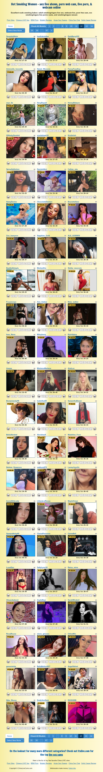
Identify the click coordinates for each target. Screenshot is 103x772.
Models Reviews (46, 20)
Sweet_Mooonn (43, 69)
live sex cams (56, 755)
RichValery (72, 334)
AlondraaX (41, 435)
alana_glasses (43, 634)
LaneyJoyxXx (73, 467)
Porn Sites (11, 20)
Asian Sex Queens (60, 20)
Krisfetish (72, 135)
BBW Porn (34, 20)
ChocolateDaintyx (44, 202)
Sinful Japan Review (88, 20)
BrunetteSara (73, 202)
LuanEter (10, 567)
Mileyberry (41, 334)
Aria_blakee (42, 302)
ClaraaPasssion (43, 534)
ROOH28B (72, 700)
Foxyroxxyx (11, 302)
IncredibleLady (12, 501)
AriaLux (71, 368)
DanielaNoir (42, 169)
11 (76, 26)
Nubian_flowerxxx (14, 467)
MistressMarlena (44, 368)
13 (87, 26)
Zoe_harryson (12, 236)
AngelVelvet (73, 666)
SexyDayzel (42, 103)
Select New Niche (15, 30)
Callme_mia (73, 169)
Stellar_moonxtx (75, 268)
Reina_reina (73, 567)
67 (47, 30)
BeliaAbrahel (11, 435)
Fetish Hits (72, 768)
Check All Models (38, 26)
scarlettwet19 (42, 135)
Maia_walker (73, 302)
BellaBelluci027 (43, 666)
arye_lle (9, 103)
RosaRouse (11, 634)
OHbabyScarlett (13, 135)
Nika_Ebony (11, 700)
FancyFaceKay (74, 69)
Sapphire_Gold (43, 236)
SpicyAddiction (12, 169)
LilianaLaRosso (43, 501)
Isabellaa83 (42, 401)
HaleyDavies (11, 202)
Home (10, 26)
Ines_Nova (10, 334)
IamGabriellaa (43, 36)
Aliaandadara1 (12, 600)
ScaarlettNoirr (12, 36)
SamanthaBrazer (75, 401)
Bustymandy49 (12, 401)
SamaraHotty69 (12, 534)
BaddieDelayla (12, 268)
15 (32, 30)
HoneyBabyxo (74, 103)
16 (37, 30)
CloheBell (72, 534)
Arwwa (9, 368)
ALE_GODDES (74, 236)
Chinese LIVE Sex (22, 20)
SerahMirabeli (74, 600)
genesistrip (11, 666)
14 (92, 26)
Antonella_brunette (14, 69)
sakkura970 (42, 467)
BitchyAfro (41, 268)
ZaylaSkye (41, 600)
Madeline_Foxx (74, 435)
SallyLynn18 (42, 567)
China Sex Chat (74, 20)
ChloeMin (72, 634)
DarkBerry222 (73, 36)
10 (71, 26)
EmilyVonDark (43, 700)
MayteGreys (73, 501)
